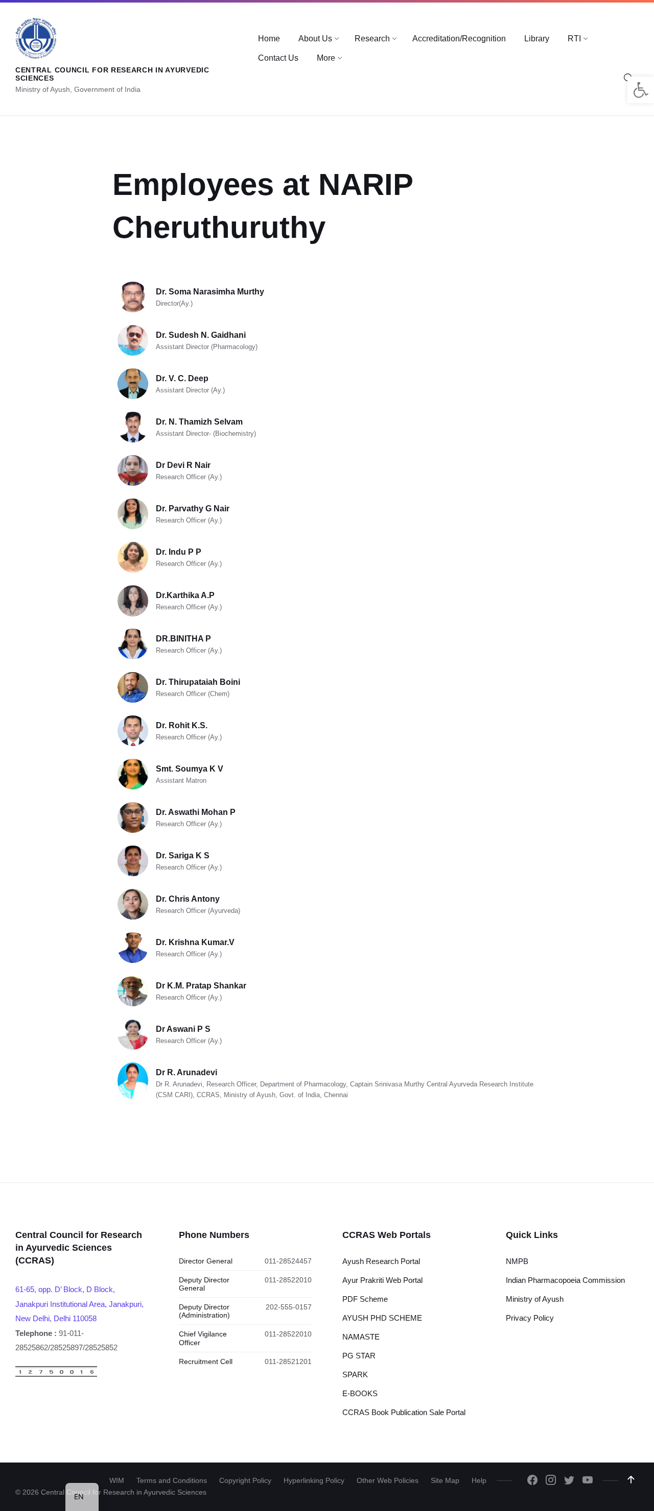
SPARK (355, 1374)
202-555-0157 (289, 1307)
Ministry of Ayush (535, 1299)
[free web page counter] (56, 1374)
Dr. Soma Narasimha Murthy (210, 291)
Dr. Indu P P (178, 552)
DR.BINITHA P (183, 638)
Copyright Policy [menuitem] (245, 1480)
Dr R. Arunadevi (186, 1072)
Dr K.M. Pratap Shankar (201, 985)
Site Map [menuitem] (445, 1480)
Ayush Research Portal (381, 1261)
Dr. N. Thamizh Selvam (199, 421)
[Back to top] (631, 1480)
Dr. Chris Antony (188, 899)
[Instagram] (551, 1481)
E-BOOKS (360, 1393)
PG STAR (359, 1355)
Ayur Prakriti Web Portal (382, 1280)
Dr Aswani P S (183, 1029)
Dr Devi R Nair (183, 465)
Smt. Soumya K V (189, 768)
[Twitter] (569, 1481)
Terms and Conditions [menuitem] (171, 1480)
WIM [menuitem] (116, 1480)
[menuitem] (269, 38)
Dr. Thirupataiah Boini (198, 682)
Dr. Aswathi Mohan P (196, 812)
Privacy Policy (530, 1318)
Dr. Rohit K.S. (181, 725)
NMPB (517, 1261)
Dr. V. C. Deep (182, 378)
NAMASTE (361, 1336)
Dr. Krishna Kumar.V (195, 942)
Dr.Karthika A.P (185, 595)
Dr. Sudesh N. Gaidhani (201, 335)
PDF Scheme (365, 1299)
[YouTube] (587, 1481)
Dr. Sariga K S (182, 855)
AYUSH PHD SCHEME (382, 1318)
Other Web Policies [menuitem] (387, 1480)
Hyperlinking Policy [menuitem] (314, 1480)
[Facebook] (532, 1481)
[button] (640, 90)
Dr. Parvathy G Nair (192, 508)
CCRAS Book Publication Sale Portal (403, 1412)
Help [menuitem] (479, 1480)
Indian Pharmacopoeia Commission (565, 1280)
